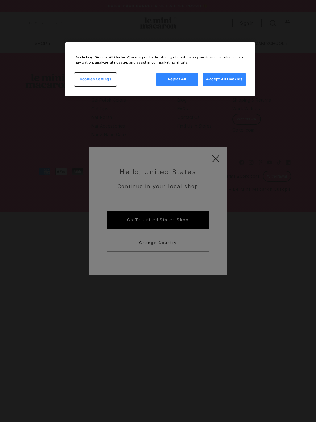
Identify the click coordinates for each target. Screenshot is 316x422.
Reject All (177, 79)
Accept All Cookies (224, 79)
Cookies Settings (95, 79)
